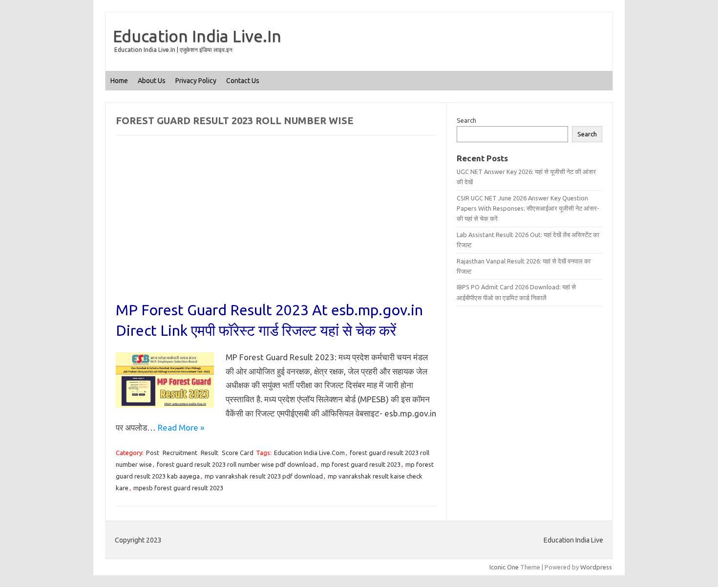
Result (209, 452)
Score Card (237, 452)
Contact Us (242, 81)
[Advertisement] (276, 227)
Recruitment (180, 452)
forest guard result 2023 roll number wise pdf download (236, 464)
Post (152, 452)
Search (466, 120)
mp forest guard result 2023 (361, 464)
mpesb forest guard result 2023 (178, 487)
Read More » (181, 427)
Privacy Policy (195, 81)
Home (119, 81)
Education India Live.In (197, 35)
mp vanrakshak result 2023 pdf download (264, 476)
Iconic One (504, 567)
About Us (152, 81)
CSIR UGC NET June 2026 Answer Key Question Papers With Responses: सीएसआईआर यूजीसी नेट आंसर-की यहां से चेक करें (528, 208)
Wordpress (596, 567)
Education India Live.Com (309, 452)
